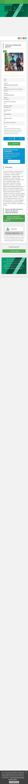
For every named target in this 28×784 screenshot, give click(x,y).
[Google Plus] (23, 38)
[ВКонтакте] (19, 38)
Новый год (19, 130)
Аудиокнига (16, 143)
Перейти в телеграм (14, 161)
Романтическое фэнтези (10, 128)
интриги (6, 131)
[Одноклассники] (21, 38)
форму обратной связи (16, 268)
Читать (21, 138)
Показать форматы (12, 233)
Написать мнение (14, 251)
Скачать (10, 138)
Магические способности (14, 131)
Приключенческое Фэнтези (11, 133)
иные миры (13, 130)
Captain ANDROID (14, 9)
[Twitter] (26, 38)
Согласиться (14, 782)
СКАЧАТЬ (14, 229)
